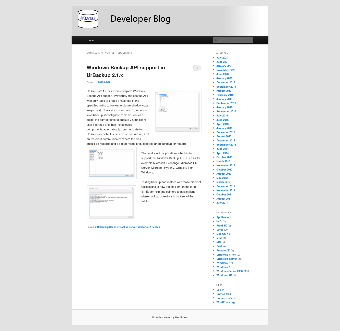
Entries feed (223, 294)
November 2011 (225, 190)
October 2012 (224, 169)
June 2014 (222, 148)
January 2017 (224, 107)
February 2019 (225, 95)
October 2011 (224, 194)
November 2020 (225, 70)
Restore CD (223, 250)
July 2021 (222, 57)
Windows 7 (223, 267)
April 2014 (222, 153)
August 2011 (223, 198)
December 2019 (225, 82)
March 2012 (223, 182)
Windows (143, 227)
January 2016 (224, 128)
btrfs (219, 221)
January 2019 (224, 99)
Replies (155, 227)
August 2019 (223, 91)
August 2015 (223, 136)
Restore (221, 246)
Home (91, 40)
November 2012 (225, 165)
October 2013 (224, 157)
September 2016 (226, 111)
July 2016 (222, 115)
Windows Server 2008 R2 (231, 271)
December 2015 (225, 132)
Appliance (222, 217)
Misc (219, 238)
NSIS (219, 242)
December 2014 (225, 140)
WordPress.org (225, 302)
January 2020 (224, 78)
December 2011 (225, 186)
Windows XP (224, 275)
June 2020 (222, 74)
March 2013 (223, 161)
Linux (219, 229)
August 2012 (223, 173)
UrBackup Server (127, 227)
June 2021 (222, 61)
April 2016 (222, 124)
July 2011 (222, 202)
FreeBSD (221, 225)
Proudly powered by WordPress (170, 317)
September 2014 (226, 144)
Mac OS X (222, 234)
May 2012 (222, 178)
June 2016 (222, 120)
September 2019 (226, 86)
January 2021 (224, 66)
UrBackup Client (106, 227)
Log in (220, 290)
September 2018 (226, 103)
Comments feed (226, 298)
